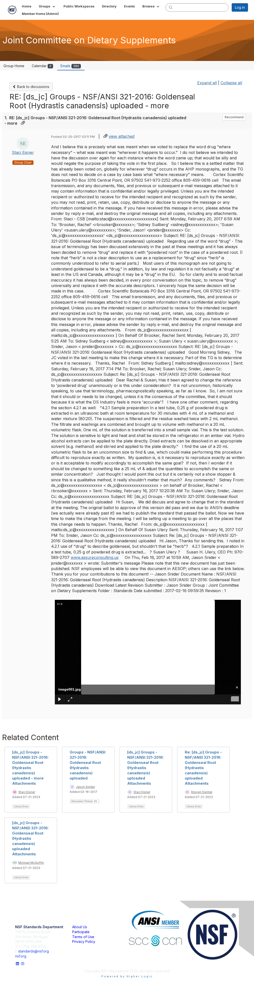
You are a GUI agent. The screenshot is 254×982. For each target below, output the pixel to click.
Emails (70, 66)
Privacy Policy (83, 941)
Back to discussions (32, 87)
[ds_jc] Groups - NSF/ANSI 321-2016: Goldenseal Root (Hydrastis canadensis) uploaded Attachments (145, 768)
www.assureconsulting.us (95, 557)
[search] (170, 7)
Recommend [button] (234, 117)
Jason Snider (85, 787)
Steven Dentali (201, 792)
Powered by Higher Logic (127, 976)
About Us (79, 927)
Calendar (41, 66)
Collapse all (231, 82)
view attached (121, 136)
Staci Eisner (23, 152)
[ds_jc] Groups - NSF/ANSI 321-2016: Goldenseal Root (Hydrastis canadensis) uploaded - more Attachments (30, 768)
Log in (240, 7)
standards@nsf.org (33, 951)
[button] (47, 6)
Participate (81, 932)
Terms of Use (83, 937)
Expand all (207, 82)
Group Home (13, 66)
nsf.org (20, 956)
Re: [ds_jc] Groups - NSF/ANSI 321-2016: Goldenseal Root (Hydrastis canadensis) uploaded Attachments (203, 768)
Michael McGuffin (31, 863)
